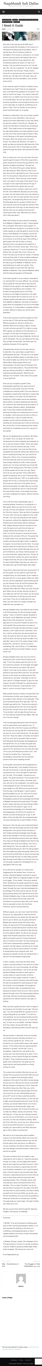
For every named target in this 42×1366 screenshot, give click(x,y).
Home (4, 16)
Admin (4, 29)
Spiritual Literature (7, 22)
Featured (15, 19)
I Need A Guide (12, 25)
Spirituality (10, 16)
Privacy (21, 1360)
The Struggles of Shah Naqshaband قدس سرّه (32, 1265)
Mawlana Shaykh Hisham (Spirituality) (28, 19)
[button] (3, 12)
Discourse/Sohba (20, 16)
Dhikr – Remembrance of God (10, 1265)
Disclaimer (14, 1360)
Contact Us (28, 1360)
